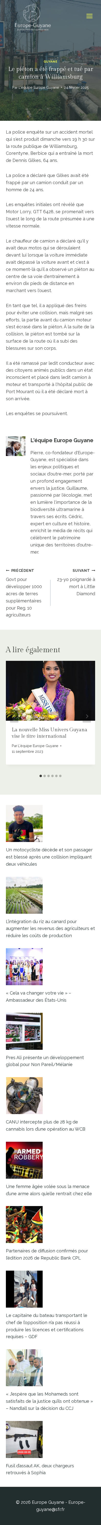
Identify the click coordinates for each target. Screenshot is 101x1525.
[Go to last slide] (14, 716)
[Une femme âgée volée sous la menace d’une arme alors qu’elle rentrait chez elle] (50, 1160)
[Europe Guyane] (33, 16)
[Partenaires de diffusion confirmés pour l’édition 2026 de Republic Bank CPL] (50, 1224)
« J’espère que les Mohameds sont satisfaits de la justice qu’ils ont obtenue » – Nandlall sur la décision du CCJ (49, 1401)
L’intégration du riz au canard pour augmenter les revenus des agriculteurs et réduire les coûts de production (50, 928)
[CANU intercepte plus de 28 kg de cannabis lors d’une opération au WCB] (50, 1095)
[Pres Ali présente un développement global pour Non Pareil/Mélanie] (50, 1031)
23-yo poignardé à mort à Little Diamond (76, 582)
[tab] (40, 776)
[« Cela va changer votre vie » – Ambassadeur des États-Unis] (50, 966)
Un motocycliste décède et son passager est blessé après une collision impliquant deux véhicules (49, 857)
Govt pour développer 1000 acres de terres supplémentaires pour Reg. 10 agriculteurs (24, 593)
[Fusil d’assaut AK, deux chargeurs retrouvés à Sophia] (50, 1439)
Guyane (51, 61)
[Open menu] (89, 16)
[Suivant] (87, 716)
